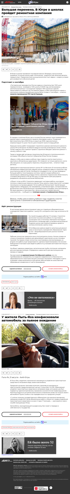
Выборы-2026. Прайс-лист (20, 462)
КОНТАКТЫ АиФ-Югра (18, 460)
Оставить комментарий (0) (55, 268)
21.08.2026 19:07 (6, 314)
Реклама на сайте (31, 460)
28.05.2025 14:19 (6, 7)
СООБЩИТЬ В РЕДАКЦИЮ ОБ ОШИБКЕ (38, 462)
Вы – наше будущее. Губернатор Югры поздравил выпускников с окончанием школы (35, 125)
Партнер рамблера (28, 487)
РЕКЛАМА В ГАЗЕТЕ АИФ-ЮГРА (45, 460)
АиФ (11, 368)
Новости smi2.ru (7, 309)
